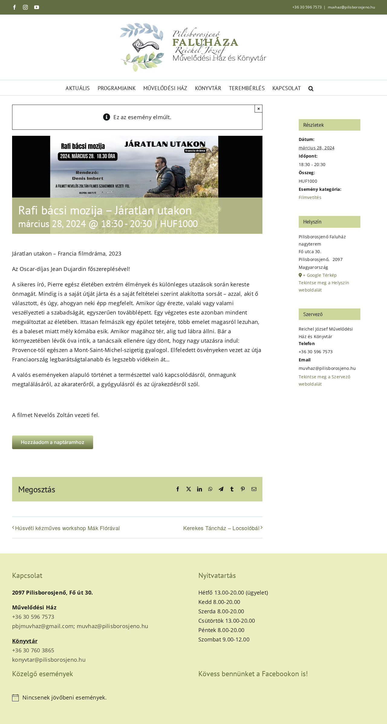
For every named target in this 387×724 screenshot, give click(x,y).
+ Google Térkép (320, 275)
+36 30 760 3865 (33, 650)
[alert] (100, 697)
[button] (311, 87)
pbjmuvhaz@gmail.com (42, 626)
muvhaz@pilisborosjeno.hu (351, 7)
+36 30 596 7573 (307, 7)
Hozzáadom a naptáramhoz (52, 442)
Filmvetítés (310, 197)
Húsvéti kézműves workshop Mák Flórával (67, 528)
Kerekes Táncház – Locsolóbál (221, 528)
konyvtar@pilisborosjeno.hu (49, 659)
